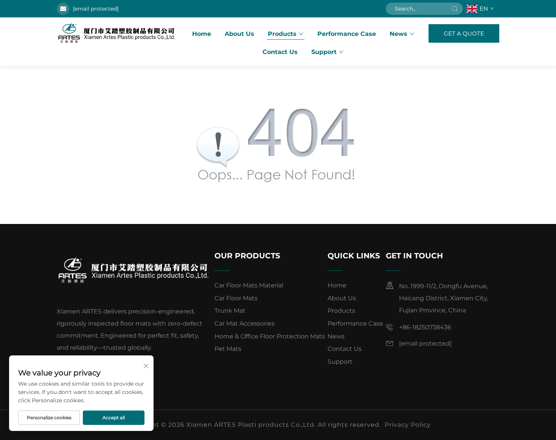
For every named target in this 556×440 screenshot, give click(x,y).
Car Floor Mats (236, 298)
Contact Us (280, 52)
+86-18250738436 (425, 327)
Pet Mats (227, 348)
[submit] (454, 9)
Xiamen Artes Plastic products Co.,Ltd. (117, 33)
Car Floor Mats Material (248, 285)
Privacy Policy (408, 424)
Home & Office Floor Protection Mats (269, 336)
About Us (239, 33)
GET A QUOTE (464, 33)
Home (201, 33)
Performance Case (346, 33)
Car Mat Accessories (244, 323)
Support (340, 361)
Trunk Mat (229, 310)
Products (282, 33)
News (398, 33)
